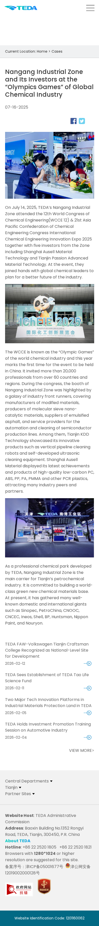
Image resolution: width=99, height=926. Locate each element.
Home (42, 51)
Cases (57, 51)
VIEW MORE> (81, 750)
